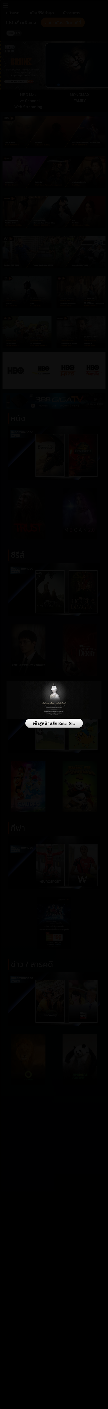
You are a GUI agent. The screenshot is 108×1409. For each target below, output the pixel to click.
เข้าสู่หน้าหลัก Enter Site (54, 723)
